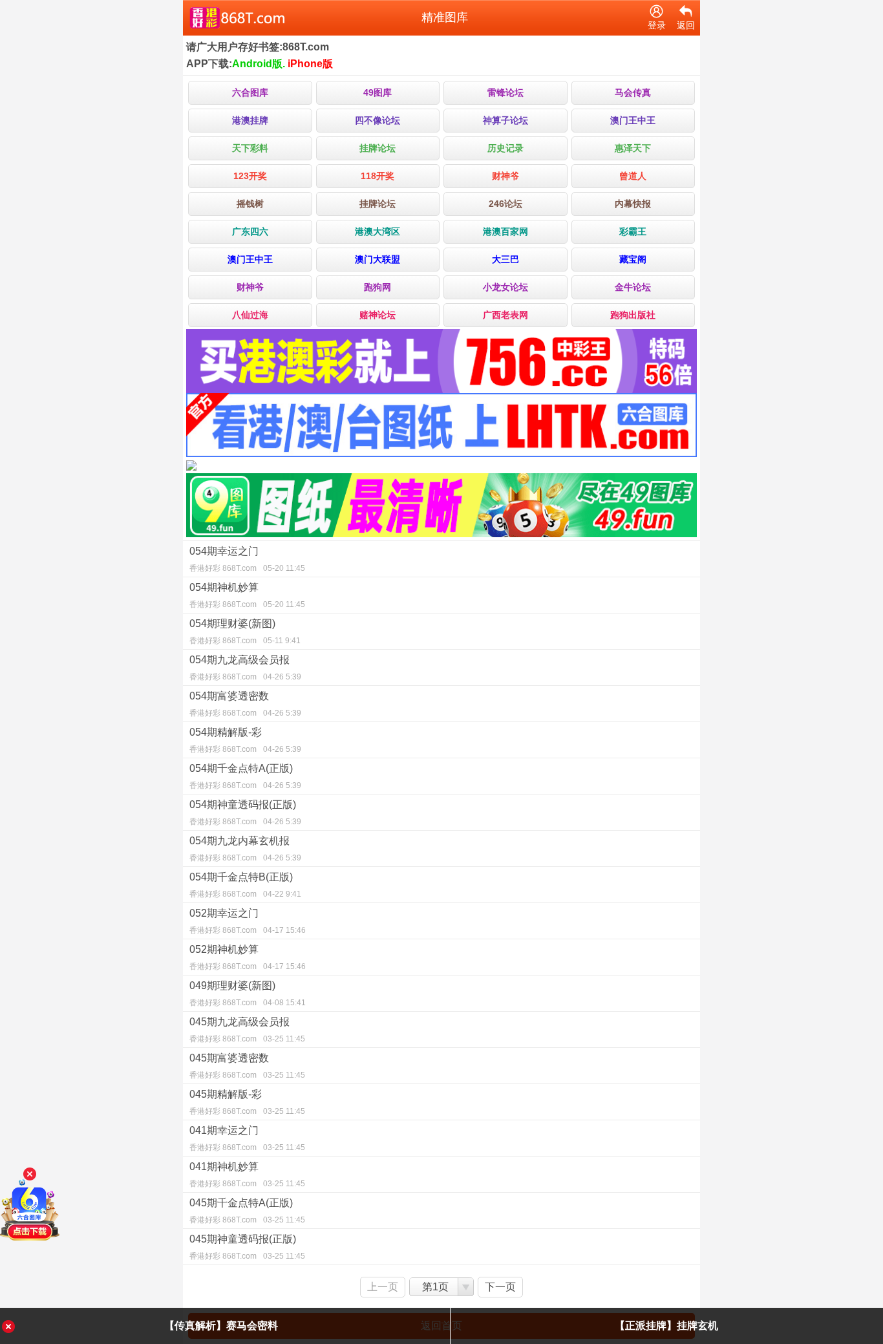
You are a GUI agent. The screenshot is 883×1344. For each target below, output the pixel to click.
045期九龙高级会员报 (247, 1029)
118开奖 (377, 176)
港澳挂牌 (250, 120)
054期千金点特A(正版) (245, 776)
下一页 (500, 1286)
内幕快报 (633, 203)
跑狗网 (377, 287)
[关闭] (29, 1174)
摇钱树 (250, 203)
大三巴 (505, 259)
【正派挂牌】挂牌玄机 (666, 1325)
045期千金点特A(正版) (247, 1210)
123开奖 (250, 176)
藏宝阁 (632, 259)
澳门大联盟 (377, 259)
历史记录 (505, 148)
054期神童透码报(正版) (245, 812)
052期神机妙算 (247, 957)
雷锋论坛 (505, 92)
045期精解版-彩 (247, 1102)
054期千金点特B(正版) (245, 885)
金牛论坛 (633, 287)
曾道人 (632, 176)
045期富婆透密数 (247, 1066)
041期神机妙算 (247, 1174)
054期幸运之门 (247, 559)
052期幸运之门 (247, 921)
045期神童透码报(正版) (247, 1247)
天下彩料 (250, 148)
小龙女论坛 (505, 287)
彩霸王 (632, 231)
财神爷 (505, 176)
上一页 (382, 1286)
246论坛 (505, 203)
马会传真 (633, 92)
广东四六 (250, 231)
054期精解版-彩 (245, 740)
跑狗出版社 (632, 315)
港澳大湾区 (377, 231)
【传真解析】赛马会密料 (221, 1325)
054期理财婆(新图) (245, 631)
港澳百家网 (505, 231)
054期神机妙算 (247, 595)
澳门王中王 (632, 120)
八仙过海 (250, 315)
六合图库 (250, 92)
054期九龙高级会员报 (245, 667)
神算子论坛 (505, 120)
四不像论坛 (377, 120)
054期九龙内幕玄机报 (245, 848)
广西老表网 (505, 315)
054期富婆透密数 (245, 704)
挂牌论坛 (377, 148)
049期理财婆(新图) (247, 993)
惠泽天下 (633, 148)
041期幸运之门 (247, 1138)
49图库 (377, 92)
